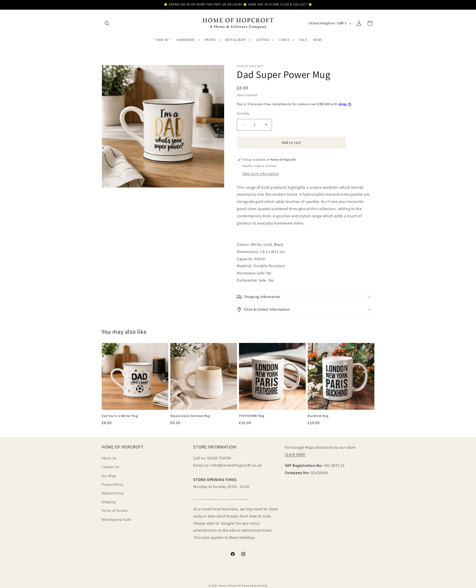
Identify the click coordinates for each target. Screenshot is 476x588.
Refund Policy (113, 493)
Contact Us (110, 467)
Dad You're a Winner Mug (120, 416)
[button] (107, 23)
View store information (260, 173)
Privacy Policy (112, 484)
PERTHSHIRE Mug (251, 416)
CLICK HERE (295, 454)
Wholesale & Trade (116, 519)
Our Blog (109, 476)
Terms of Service (115, 510)
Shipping (109, 502)
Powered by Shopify (255, 585)
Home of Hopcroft (230, 585)
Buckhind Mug (318, 416)
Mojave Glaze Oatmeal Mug (190, 416)
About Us (109, 458)
